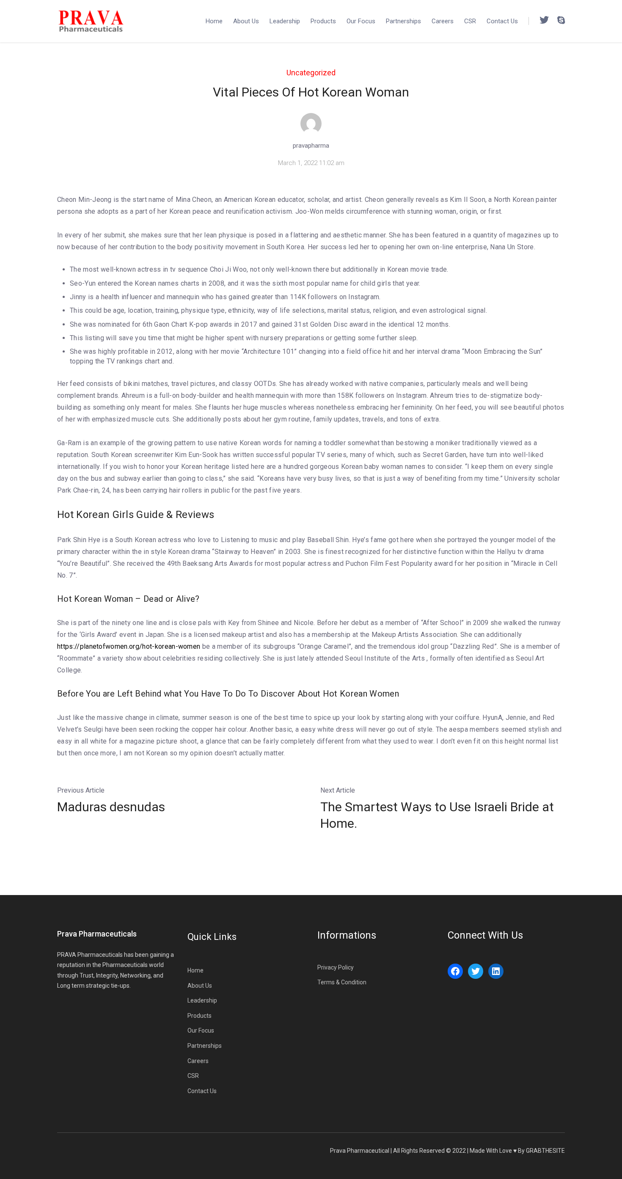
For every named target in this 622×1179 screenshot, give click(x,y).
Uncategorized (311, 72)
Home (214, 21)
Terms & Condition (341, 982)
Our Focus (361, 21)
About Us (246, 21)
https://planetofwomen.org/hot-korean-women (128, 646)
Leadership (285, 21)
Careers (443, 21)
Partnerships (403, 21)
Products (323, 21)
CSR (470, 21)
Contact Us (502, 21)
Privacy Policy (335, 967)
